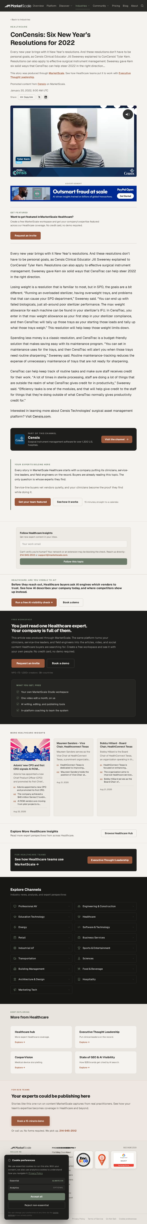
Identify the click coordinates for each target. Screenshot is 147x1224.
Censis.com (42, 416)
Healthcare (19, 27)
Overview (38, 5)
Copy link (28, 97)
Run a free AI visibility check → (34, 602)
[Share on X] (39, 97)
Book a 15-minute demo (30, 1121)
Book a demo (71, 602)
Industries (81, 5)
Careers (69, 1175)
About (134, 5)
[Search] (142, 6)
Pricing (116, 5)
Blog (125, 5)
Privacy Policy (78, 1219)
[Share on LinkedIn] (45, 97)
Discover (64, 5)
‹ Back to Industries (20, 19)
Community (99, 5)
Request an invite (25, 235)
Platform (51, 5)
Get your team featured (33, 501)
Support (69, 1197)
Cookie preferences (128, 1219)
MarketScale (56, 73)
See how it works (67, 501)
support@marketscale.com (52, 555)
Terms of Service (95, 1219)
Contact (69, 1157)
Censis (42, 84)
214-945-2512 (27, 555)
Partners (69, 1179)
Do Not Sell (111, 1219)
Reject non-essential (37, 1205)
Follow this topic (74, 561)
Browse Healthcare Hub (119, 833)
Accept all (36, 1196)
